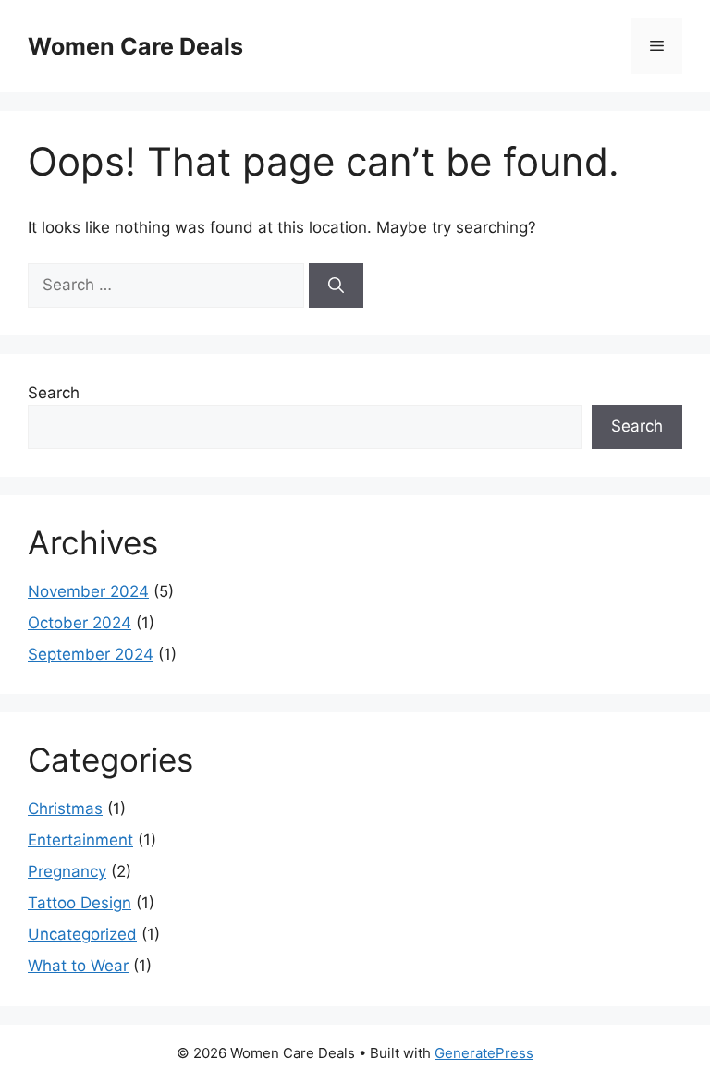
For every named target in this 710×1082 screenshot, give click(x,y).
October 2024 (79, 623)
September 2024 (90, 654)
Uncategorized (82, 934)
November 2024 (88, 591)
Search (54, 392)
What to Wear (78, 965)
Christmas (65, 808)
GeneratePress (484, 1053)
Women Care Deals (135, 46)
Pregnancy (67, 871)
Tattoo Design (79, 903)
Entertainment (80, 840)
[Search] (336, 285)
